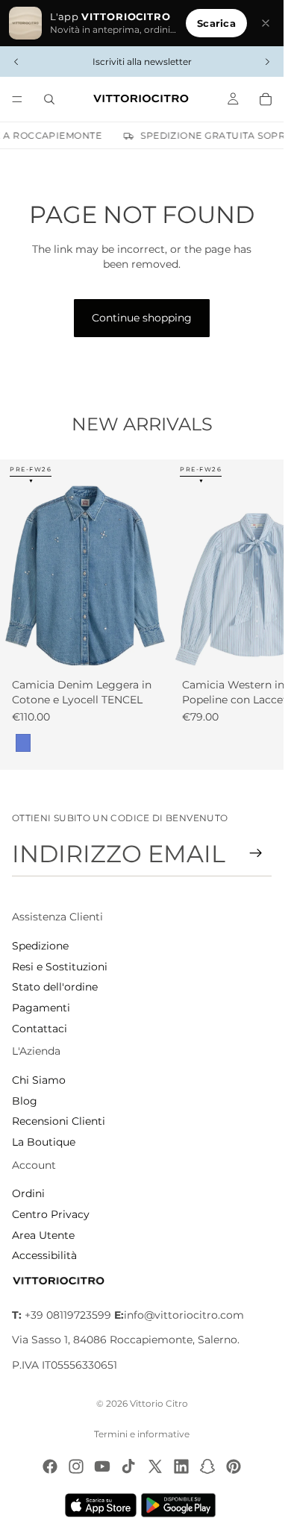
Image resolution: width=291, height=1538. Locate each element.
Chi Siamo (39, 1080)
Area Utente (43, 1235)
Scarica (216, 23)
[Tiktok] (128, 1466)
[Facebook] (50, 1466)
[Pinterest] (233, 1466)
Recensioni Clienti (58, 1121)
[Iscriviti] (256, 853)
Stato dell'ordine (55, 987)
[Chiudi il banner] (265, 23)
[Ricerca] (49, 99)
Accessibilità (44, 1255)
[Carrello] (265, 99)
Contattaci (39, 1028)
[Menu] (17, 99)
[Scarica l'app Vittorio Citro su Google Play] (181, 1505)
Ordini (28, 1193)
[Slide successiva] (267, 61)
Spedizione (40, 945)
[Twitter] (155, 1466)
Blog (24, 1101)
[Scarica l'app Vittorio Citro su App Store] (101, 1505)
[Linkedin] (181, 1466)
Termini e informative (142, 1434)
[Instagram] (76, 1466)
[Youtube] (102, 1466)
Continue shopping (142, 317)
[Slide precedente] (16, 61)
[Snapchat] (207, 1466)
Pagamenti (41, 1007)
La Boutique (43, 1142)
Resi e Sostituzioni (59, 966)
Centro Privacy (51, 1214)
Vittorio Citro (159, 1403)
